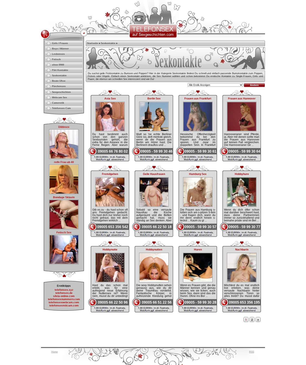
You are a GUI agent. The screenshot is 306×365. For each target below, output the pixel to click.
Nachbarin (241, 249)
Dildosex (63, 127)
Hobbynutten (154, 249)
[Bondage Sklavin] (64, 228)
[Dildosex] (64, 158)
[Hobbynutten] (154, 281)
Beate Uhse (58, 81)
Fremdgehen (110, 174)
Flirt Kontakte (60, 70)
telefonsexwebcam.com (64, 302)
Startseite (92, 43)
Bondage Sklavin (64, 197)
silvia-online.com (64, 296)
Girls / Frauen (60, 43)
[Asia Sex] (110, 130)
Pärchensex (59, 86)
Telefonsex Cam (61, 108)
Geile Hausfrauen (154, 174)
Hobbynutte (110, 249)
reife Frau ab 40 (64, 162)
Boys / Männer (60, 48)
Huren (198, 249)
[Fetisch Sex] (64, 263)
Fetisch (56, 59)
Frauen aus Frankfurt (197, 98)
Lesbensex (58, 54)
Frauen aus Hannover (242, 98)
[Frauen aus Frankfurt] (197, 130)
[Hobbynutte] (110, 281)
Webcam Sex (59, 97)
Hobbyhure (242, 174)
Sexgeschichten (61, 92)
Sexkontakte (59, 75)
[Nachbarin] (241, 281)
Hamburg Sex (198, 174)
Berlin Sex (154, 98)
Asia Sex (110, 98)
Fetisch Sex (63, 232)
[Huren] (197, 281)
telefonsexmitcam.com (64, 305)
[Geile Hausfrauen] (154, 205)
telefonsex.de (64, 293)
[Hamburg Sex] (197, 205)
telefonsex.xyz (64, 290)
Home (54, 351)
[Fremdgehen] (110, 205)
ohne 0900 (58, 64)
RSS (251, 351)
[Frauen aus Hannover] (241, 130)
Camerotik (58, 103)
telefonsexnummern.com (64, 299)
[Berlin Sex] (154, 130)
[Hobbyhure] (241, 205)
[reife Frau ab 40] (64, 193)
